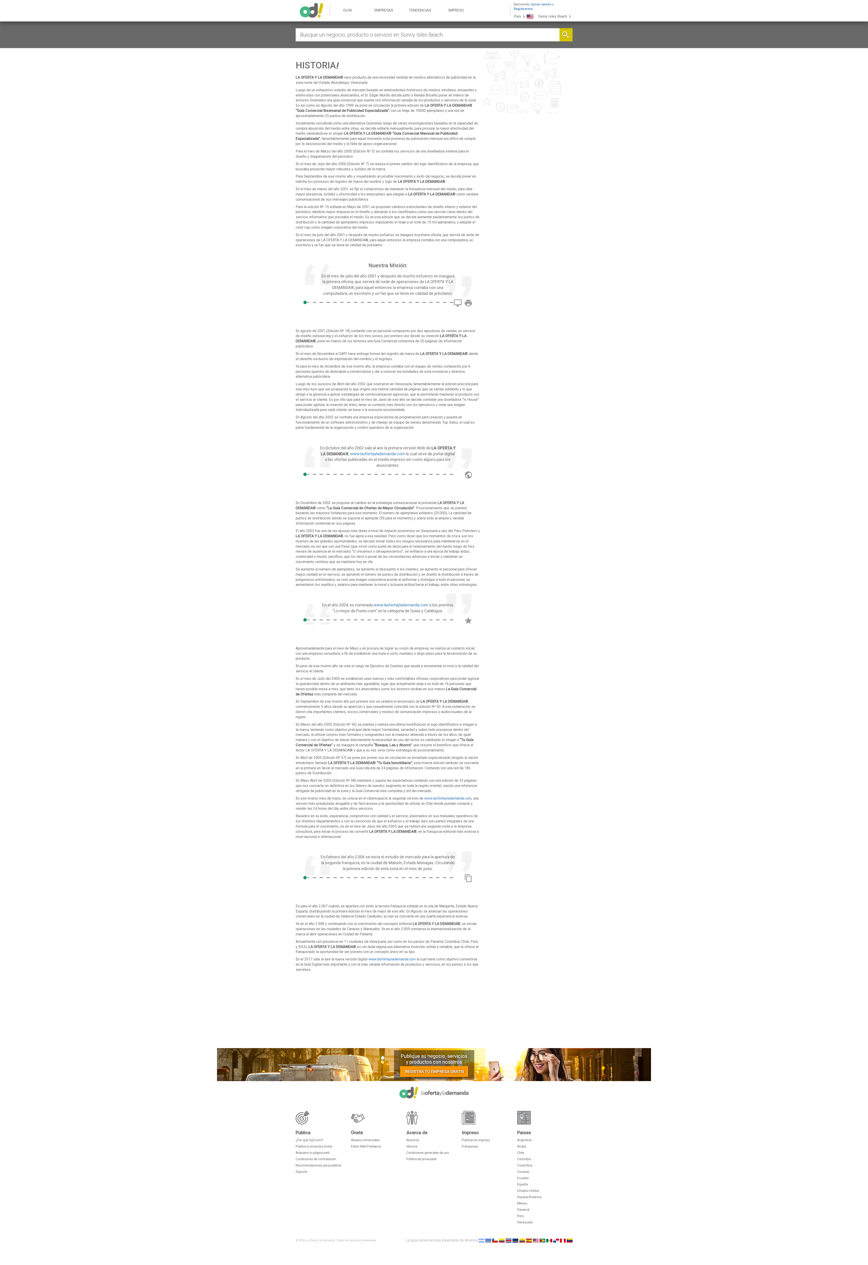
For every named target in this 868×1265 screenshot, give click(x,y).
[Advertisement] (388, 1012)
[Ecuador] (522, 1240)
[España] (529, 1240)
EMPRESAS (383, 10)
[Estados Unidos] (536, 1240)
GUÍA (347, 10)
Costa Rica (524, 1165)
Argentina (524, 1140)
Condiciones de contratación (316, 1159)
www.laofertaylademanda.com (377, 453)
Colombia (524, 1159)
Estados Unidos (528, 1190)
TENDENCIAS (420, 10)
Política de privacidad (421, 1159)
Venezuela (525, 1222)
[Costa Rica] (509, 1240)
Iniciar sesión (541, 4)
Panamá (523, 1209)
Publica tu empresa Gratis (314, 1146)
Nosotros (412, 1140)
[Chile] (495, 1240)
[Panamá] (556, 1240)
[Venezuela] (570, 1240)
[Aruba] (488, 1240)
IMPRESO (456, 10)
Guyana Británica (529, 1197)
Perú (520, 1216)
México (522, 1203)
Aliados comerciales (365, 1140)
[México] (549, 1240)
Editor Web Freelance (366, 1146)
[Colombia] (502, 1240)
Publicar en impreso (476, 1140)
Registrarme (523, 9)
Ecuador (523, 1178)
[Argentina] (481, 1240)
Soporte (301, 1171)
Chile (520, 1153)
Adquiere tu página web (313, 1153)
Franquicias (470, 1146)
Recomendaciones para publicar (319, 1165)
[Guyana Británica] (542, 1240)
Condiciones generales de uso (427, 1153)
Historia (411, 1146)
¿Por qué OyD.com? (309, 1140)
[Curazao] (515, 1240)
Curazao (523, 1171)
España (522, 1184)
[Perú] (563, 1240)
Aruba (521, 1146)
